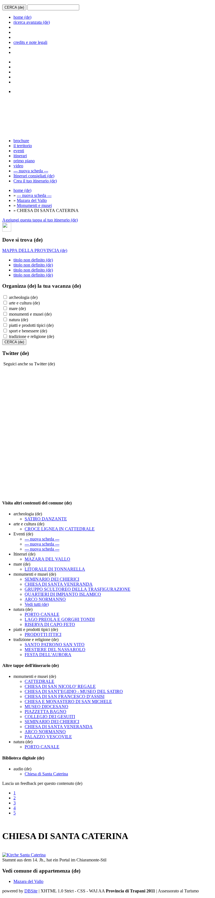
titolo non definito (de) (33, 260)
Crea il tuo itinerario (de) (35, 180)
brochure (21, 140)
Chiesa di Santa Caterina (46, 773)
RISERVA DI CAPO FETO (50, 624)
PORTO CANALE (42, 614)
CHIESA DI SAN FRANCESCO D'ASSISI (64, 696)
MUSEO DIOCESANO (46, 706)
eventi (18, 150)
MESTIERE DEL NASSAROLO (55, 649)
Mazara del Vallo (32, 200)
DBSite (31, 891)
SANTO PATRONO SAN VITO (55, 644)
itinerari (20, 155)
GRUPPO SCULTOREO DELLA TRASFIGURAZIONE (77, 589)
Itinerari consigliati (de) (33, 175)
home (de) (22, 17)
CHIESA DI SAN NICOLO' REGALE (60, 686)
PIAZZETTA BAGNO (45, 711)
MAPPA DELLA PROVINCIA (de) (34, 250)
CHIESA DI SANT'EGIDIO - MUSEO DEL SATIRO (74, 691)
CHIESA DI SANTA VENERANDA (59, 584)
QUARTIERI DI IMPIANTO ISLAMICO (63, 594)
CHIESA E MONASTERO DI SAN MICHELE (68, 701)
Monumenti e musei (34, 205)
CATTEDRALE (39, 681)
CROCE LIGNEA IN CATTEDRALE (60, 529)
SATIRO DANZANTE (46, 518)
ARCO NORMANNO (45, 599)
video (18, 165)
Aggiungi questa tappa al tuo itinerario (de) (40, 220)
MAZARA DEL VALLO (47, 559)
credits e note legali (30, 42)
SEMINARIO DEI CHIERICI (52, 579)
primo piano (24, 160)
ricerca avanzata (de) (31, 22)
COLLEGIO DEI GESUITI (50, 716)
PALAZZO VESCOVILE (48, 736)
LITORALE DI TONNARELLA (55, 569)
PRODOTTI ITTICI (43, 634)
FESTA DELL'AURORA (48, 654)
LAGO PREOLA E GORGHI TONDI (60, 619)
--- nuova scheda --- (30, 170)
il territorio (22, 145)
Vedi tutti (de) (37, 604)
